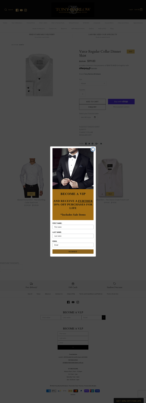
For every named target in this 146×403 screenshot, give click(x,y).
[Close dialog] (93, 149)
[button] (73, 168)
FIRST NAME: (57, 223)
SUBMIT (73, 251)
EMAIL (54, 241)
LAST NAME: (57, 232)
